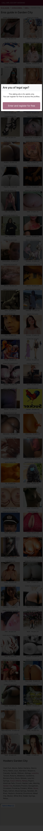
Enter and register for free (21, 105)
